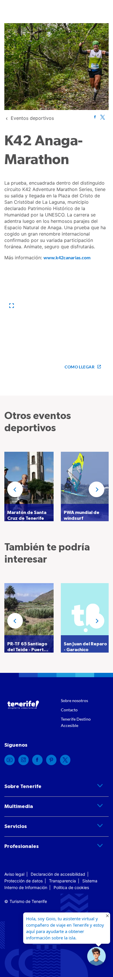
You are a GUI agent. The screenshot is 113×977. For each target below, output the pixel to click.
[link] (32, 118)
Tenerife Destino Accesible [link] (76, 722)
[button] (11, 305)
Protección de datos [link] (23, 880)
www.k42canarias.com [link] (66, 257)
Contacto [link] (69, 709)
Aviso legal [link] (14, 874)
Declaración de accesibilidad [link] (58, 874)
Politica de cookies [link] (71, 887)
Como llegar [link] (79, 366)
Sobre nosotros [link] (74, 700)
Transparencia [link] (62, 880)
